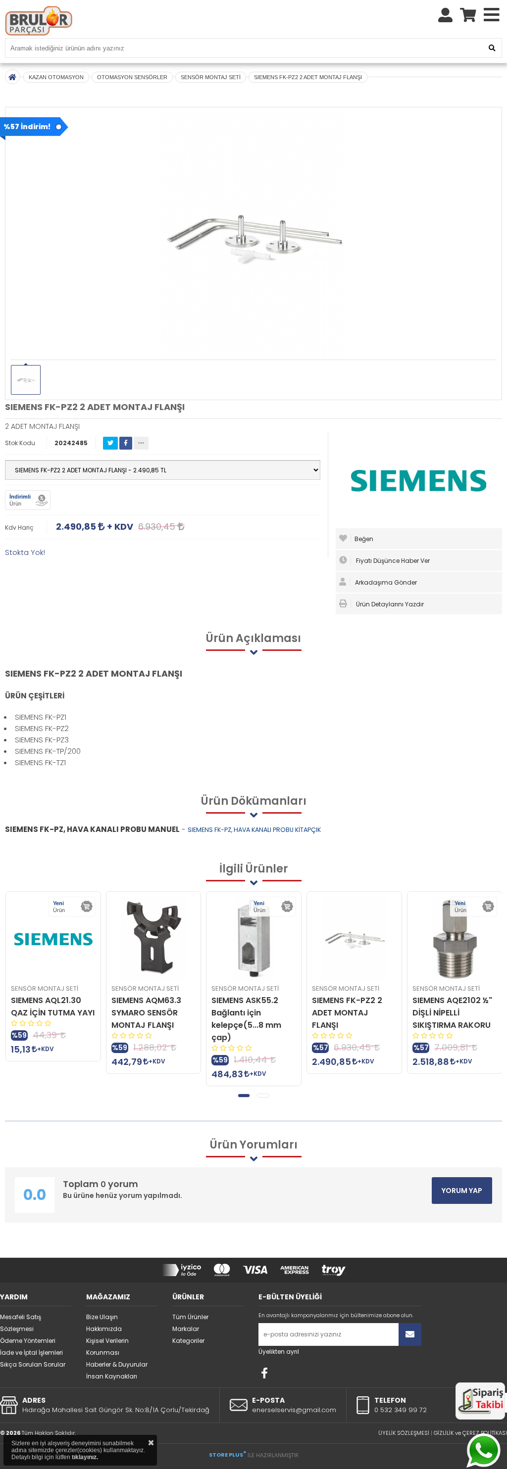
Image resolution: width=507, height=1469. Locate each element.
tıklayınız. (85, 1457)
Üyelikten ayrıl (278, 1351)
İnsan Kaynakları (111, 1376)
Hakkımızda (104, 1329)
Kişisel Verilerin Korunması (107, 1346)
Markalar (185, 1329)
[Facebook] (264, 1373)
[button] (244, 1095)
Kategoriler (188, 1340)
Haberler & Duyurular (117, 1364)
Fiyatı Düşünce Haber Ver (392, 560)
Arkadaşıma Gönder (385, 582)
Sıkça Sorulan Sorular (32, 1364)
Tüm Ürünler (190, 1317)
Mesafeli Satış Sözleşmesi (20, 1323)
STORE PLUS (227, 1455)
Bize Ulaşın (102, 1317)
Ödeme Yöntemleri (27, 1340)
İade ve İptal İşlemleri (31, 1352)
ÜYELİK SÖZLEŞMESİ (403, 1433)
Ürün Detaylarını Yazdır (389, 604)
